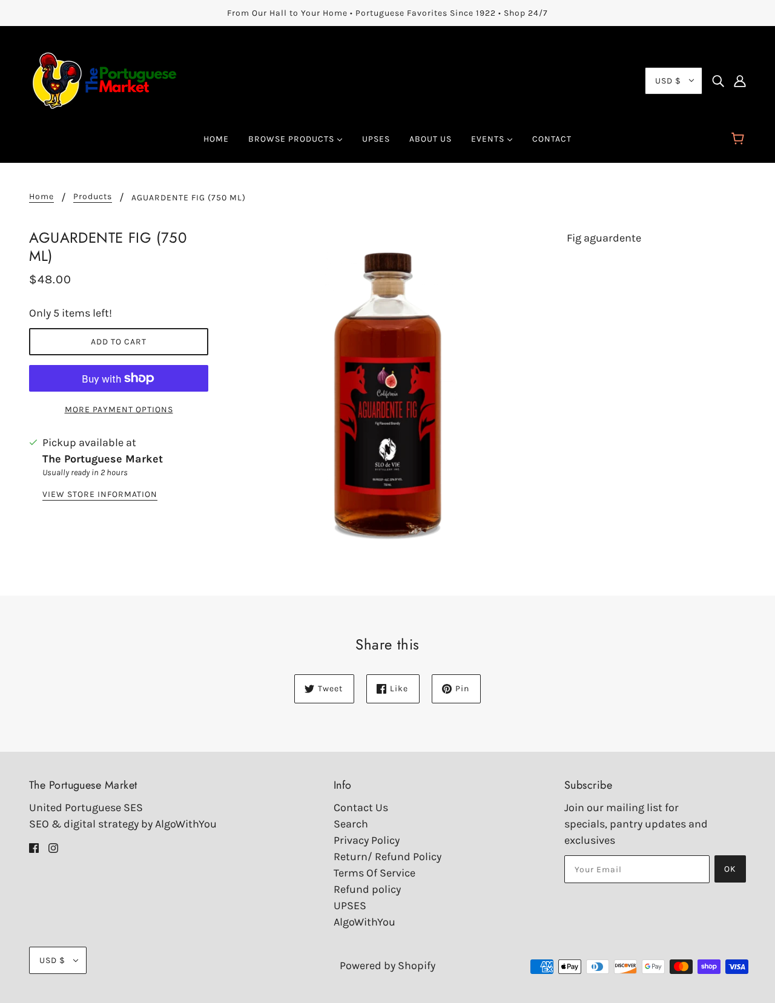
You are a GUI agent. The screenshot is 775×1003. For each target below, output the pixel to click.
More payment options (119, 409)
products (92, 197)
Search (351, 823)
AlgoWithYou (364, 922)
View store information (99, 494)
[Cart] (740, 139)
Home (41, 197)
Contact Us (361, 807)
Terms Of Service (374, 873)
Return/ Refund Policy (387, 856)
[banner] (104, 79)
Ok (730, 869)
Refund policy (367, 889)
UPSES (350, 905)
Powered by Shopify (387, 965)
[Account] (740, 81)
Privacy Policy (367, 840)
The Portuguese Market (102, 458)
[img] (718, 81)
